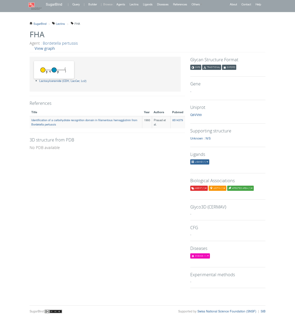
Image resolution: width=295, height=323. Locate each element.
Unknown (196, 138)
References (180, 4)
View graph (45, 48)
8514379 (177, 120)
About (233, 4)
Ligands (148, 4)
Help (258, 4)
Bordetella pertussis (60, 43)
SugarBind (54, 4)
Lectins (134, 4)
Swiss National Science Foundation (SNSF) (227, 311)
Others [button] (196, 4)
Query (76, 4)
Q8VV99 (196, 115)
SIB (263, 311)
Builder (92, 4)
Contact (246, 4)
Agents (120, 4)
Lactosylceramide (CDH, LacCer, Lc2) (62, 81)
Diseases (163, 4)
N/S (208, 138)
